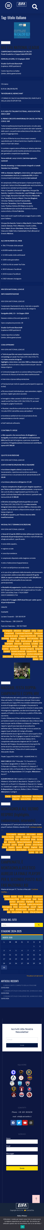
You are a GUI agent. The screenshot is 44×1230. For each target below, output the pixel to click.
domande (22, 638)
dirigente (13, 638)
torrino (25, 912)
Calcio (40, 631)
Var (41, 659)
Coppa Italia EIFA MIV (27, 636)
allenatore (17, 631)
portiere (28, 845)
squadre (7, 651)
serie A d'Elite (26, 799)
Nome (8, 1138)
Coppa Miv (16, 796)
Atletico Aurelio (8, 837)
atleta (34, 631)
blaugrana (26, 837)
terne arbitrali (19, 656)
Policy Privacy (22, 1216)
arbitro (39, 834)
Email (8, 1146)
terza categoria (31, 656)
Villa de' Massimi (36, 912)
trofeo (31, 852)
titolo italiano (38, 657)
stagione (34, 847)
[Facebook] (13, 1122)
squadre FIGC (32, 651)
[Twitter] (19, 1122)
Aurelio (14, 896)
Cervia (8, 796)
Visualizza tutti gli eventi (35, 976)
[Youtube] (25, 1122)
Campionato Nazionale (23, 633)
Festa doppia (37, 796)
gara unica (20, 902)
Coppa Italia (9, 839)
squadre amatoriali (18, 651)
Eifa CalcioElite (32, 638)
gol (5, 842)
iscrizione (26, 644)
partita (14, 845)
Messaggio (10, 1154)
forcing (39, 839)
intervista (11, 842)
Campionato (9, 633)
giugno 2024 (37, 641)
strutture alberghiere (34, 654)
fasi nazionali (26, 796)
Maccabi (16, 799)
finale (17, 641)
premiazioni (14, 649)
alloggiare (26, 631)
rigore (4, 847)
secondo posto (21, 909)
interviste (17, 644)
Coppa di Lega (37, 837)
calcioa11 (28, 896)
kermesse (13, 904)
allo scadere (31, 834)
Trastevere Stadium (35, 850)
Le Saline (35, 644)
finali (34, 899)
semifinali (31, 909)
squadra (11, 847)
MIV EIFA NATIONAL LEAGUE (20, 47)
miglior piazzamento (34, 904)
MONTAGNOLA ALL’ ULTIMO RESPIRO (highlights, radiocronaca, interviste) (19, 814)
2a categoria (7, 631)
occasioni (6, 845)
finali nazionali (26, 641)
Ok (22, 1227)
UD (37, 852)
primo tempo (37, 845)
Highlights (9, 644)
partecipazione (25, 646)
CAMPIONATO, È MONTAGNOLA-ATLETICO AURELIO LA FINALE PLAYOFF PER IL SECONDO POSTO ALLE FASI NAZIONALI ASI (21, 873)
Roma (12, 909)
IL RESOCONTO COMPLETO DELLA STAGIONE (20, 985)
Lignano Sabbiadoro (24, 842)
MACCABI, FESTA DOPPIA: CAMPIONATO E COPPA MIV (20, 690)
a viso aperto (11, 834)
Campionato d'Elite (12, 899)
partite (34, 646)
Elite (17, 839)
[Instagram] (31, 1122)
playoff (21, 845)
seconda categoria (27, 649)
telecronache (8, 656)
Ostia (15, 907)
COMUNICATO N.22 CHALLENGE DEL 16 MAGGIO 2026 (23, 996)
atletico (7, 896)
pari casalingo (24, 907)
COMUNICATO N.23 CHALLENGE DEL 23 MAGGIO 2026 (23, 991)
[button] (8, 5)
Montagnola (37, 842)
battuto (18, 837)
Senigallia (38, 649)
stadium (26, 847)
